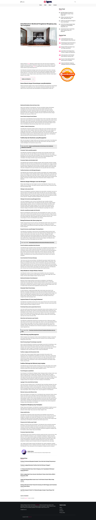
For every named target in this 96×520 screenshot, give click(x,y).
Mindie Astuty (31, 451)
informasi (37, 504)
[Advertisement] (38, 16)
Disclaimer (62, 510)
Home (40, 4)
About (50, 4)
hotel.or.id (30, 516)
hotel (34, 66)
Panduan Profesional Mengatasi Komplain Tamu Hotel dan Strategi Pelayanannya (37, 461)
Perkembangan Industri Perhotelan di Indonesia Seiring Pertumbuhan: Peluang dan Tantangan (68, 44)
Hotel (45, 4)
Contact (55, 4)
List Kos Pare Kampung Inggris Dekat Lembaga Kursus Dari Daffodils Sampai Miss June (68, 25)
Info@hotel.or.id (23, 509)
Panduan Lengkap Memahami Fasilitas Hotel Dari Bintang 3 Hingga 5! (35, 465)
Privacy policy (62, 512)
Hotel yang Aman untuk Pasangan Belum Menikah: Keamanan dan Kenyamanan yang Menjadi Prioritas (68, 56)
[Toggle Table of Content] (33, 79)
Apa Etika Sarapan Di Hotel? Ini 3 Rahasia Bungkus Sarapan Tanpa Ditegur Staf (37, 490)
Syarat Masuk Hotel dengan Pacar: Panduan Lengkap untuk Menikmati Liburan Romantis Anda (68, 52)
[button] (75, 1)
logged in (26, 498)
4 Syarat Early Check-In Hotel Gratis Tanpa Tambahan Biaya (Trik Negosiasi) (67, 30)
